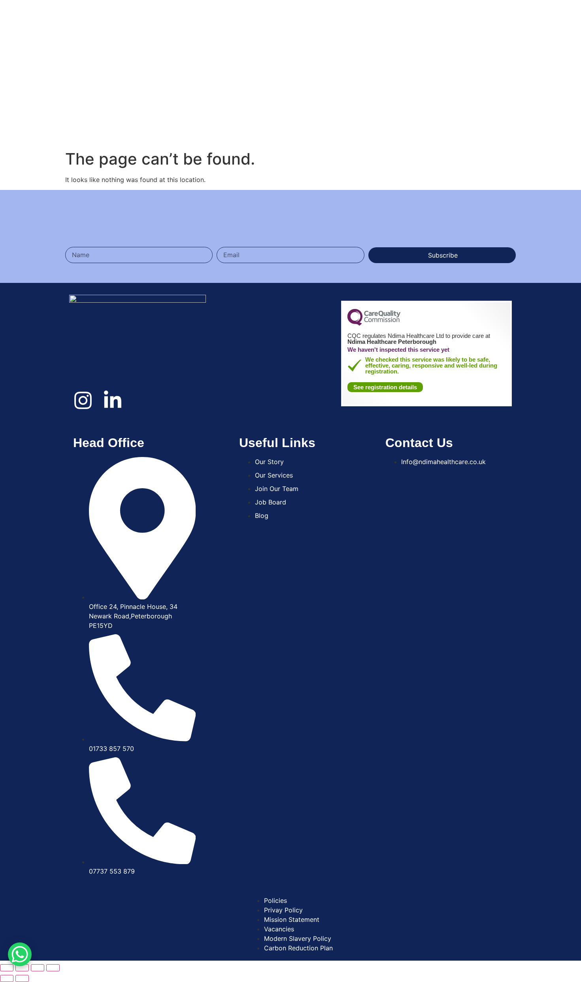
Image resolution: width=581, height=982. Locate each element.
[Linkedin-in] (113, 400)
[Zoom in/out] (53, 967)
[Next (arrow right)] (22, 978)
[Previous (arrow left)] (6, 978)
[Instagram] (83, 400)
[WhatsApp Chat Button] (20, 957)
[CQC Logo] (373, 323)
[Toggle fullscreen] (37, 967)
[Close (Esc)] (6, 967)
